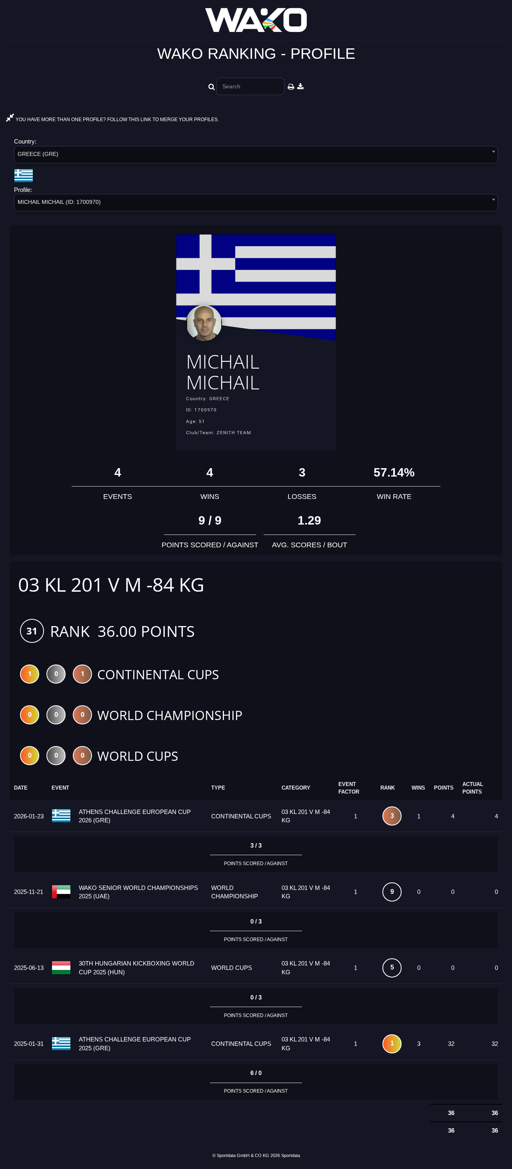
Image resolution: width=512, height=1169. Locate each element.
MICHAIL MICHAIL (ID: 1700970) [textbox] (59, 202)
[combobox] (256, 156)
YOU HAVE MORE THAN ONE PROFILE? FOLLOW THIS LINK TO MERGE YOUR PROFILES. (116, 119)
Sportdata (290, 1155)
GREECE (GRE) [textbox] (38, 154)
